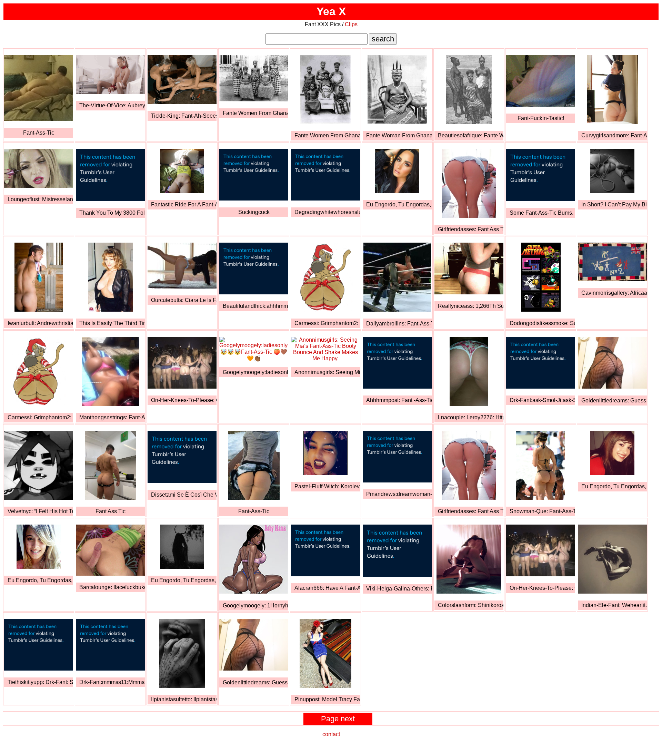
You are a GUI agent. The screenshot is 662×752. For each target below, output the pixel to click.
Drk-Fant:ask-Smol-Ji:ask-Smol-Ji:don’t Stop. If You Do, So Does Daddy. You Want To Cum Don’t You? (542, 400)
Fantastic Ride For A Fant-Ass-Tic (184, 204)
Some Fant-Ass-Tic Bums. (541, 213)
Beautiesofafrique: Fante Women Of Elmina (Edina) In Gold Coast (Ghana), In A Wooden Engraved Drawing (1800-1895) (470, 135)
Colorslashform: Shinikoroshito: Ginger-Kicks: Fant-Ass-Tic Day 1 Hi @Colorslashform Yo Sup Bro (470, 605)
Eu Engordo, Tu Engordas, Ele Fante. (399, 204)
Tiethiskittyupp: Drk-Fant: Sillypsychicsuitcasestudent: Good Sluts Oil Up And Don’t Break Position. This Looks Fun (40, 682)
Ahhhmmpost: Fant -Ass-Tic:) (399, 400)
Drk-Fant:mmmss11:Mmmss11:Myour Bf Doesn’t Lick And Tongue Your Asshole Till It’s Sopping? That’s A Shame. (112, 682)
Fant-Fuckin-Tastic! (541, 118)
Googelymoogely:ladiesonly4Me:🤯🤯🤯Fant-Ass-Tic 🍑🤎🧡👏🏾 (255, 372)
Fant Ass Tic (111, 511)
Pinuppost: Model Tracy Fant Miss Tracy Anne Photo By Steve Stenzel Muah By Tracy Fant (327, 699)
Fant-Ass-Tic (38, 133)
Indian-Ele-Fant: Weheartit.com (614, 605)
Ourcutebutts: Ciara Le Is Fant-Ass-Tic (184, 300)
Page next (338, 718)
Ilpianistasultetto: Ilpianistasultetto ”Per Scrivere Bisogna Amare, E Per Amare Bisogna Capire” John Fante (184, 699)
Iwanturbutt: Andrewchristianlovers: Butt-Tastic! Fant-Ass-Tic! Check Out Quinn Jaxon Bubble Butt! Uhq (40, 323)
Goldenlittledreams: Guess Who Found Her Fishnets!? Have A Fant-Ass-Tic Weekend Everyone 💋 (614, 400)
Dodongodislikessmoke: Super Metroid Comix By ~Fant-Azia (542, 323)
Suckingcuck (254, 212)
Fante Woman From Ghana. (399, 135)
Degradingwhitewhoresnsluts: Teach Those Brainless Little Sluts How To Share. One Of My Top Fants (327, 212)
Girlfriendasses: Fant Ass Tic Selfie (470, 229)
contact (331, 734)
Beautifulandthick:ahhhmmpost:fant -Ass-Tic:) (255, 306)
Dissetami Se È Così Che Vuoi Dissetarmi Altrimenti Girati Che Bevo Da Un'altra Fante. (184, 495)
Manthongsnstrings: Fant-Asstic (112, 417)
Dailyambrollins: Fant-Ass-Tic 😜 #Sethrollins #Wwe (399, 323)
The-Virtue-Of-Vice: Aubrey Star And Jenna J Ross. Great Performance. (112, 105)
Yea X (331, 11)
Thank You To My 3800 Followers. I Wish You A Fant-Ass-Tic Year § (112, 213)
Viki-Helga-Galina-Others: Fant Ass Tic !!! (399, 589)
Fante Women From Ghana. (255, 113)
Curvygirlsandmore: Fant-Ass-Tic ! (614, 135)
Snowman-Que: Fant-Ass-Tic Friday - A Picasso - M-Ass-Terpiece (542, 511)
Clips (351, 24)
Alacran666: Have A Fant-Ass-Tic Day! (327, 588)
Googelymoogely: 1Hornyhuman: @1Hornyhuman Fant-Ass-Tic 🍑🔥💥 (255, 605)
